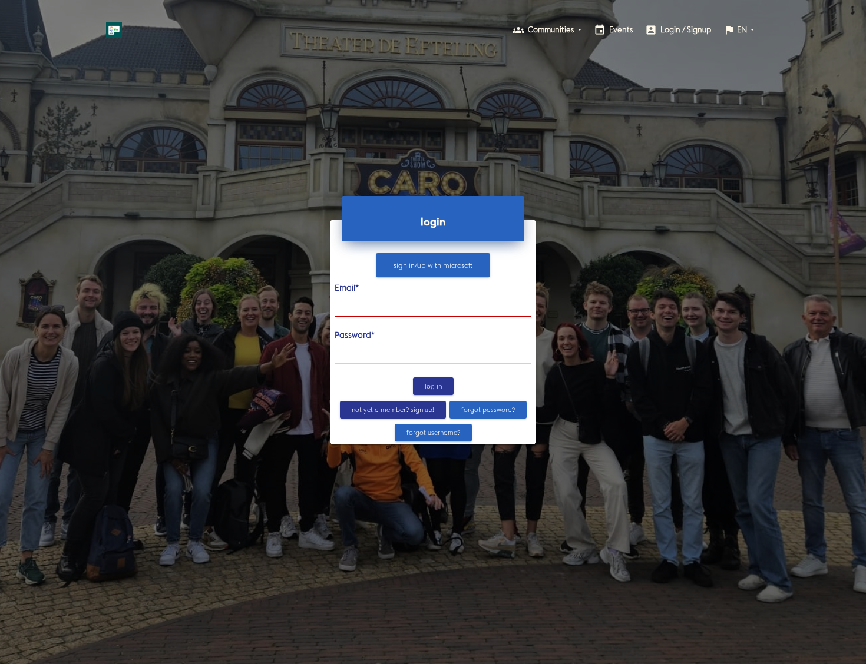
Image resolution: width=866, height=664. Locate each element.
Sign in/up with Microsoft (433, 265)
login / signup (678, 30)
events (613, 30)
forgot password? (488, 409)
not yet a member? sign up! (393, 409)
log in (433, 386)
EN (736, 30)
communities (544, 30)
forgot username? (433, 433)
